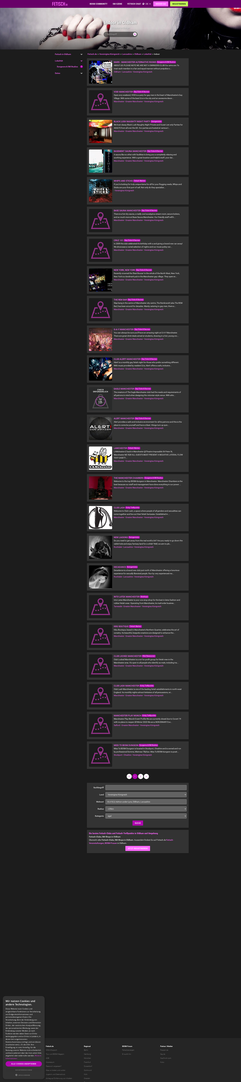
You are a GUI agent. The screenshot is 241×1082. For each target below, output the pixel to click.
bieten (54, 1070)
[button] (24, 1074)
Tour (47, 1054)
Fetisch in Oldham (63, 54)
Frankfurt (87, 1062)
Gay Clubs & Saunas (141, 92)
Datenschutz (60, 1074)
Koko (162, 1062)
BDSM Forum (127, 1046)
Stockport (118, 755)
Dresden (87, 1078)
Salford (117, 725)
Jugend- (49, 1074)
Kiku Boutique (121, 626)
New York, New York (124, 270)
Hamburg (87, 1054)
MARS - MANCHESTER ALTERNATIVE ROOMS (135, 62)
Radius (101, 809)
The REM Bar (120, 300)
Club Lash (119, 507)
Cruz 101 (118, 240)
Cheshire (127, 755)
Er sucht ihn (126, 1054)
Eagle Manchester (124, 389)
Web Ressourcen (149, 656)
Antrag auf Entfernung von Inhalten (59, 1078)
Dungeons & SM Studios (67, 66)
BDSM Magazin (58, 1054)
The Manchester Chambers (129, 478)
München (87, 1058)
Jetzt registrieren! (138, 848)
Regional (87, 1046)
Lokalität (59, 61)
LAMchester (120, 448)
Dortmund (88, 1070)
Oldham (117, 72)
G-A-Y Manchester (123, 329)
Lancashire (127, 72)
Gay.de (162, 1054)
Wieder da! (161, 4)
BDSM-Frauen (111, 843)
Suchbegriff (98, 787)
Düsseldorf (88, 1066)
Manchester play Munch (127, 715)
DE (147, 4)
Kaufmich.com (165, 1058)
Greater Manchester (134, 101)
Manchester (119, 101)
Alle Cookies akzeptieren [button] (23, 1064)
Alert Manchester (124, 418)
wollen (63, 1070)
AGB (47, 1058)
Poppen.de (164, 1050)
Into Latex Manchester (126, 596)
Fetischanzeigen (128, 1050)
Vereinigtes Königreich (142, 72)
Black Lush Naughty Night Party (132, 121)
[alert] (24, 1037)
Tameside (118, 606)
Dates (57, 73)
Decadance (120, 567)
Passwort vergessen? (53, 1066)
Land (101, 795)
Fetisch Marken (139, 181)
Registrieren (179, 4)
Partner (163, 1046)
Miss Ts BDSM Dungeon (126, 745)
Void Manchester (123, 92)
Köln (85, 1074)
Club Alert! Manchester (127, 359)
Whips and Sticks (123, 181)
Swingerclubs (156, 121)
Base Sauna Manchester (127, 210)
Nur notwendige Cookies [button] (23, 1070)
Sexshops (144, 597)
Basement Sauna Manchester (130, 151)
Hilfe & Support (51, 1050)
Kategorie (99, 816)
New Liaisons (121, 537)
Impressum (50, 1062)
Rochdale (118, 547)
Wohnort (100, 802)
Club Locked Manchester (127, 656)
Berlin (86, 1050)
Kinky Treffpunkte (132, 508)
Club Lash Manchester (126, 686)
